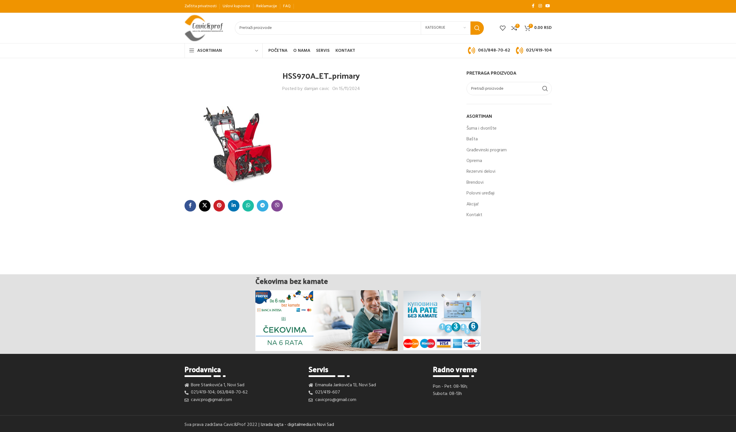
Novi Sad (325, 425)
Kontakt (474, 215)
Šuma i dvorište (481, 128)
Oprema (474, 161)
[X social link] (205, 206)
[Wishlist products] (502, 28)
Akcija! (472, 204)
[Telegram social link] (262, 206)
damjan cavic (316, 89)
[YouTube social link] (548, 6)
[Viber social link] (277, 206)
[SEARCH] (477, 28)
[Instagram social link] (540, 6)
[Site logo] (204, 28)
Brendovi (475, 182)
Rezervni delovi (480, 171)
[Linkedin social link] (233, 206)
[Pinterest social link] (219, 206)
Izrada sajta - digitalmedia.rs (288, 425)
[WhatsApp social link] (248, 206)
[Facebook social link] (533, 6)
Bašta (472, 139)
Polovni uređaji (480, 193)
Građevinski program (486, 150)
